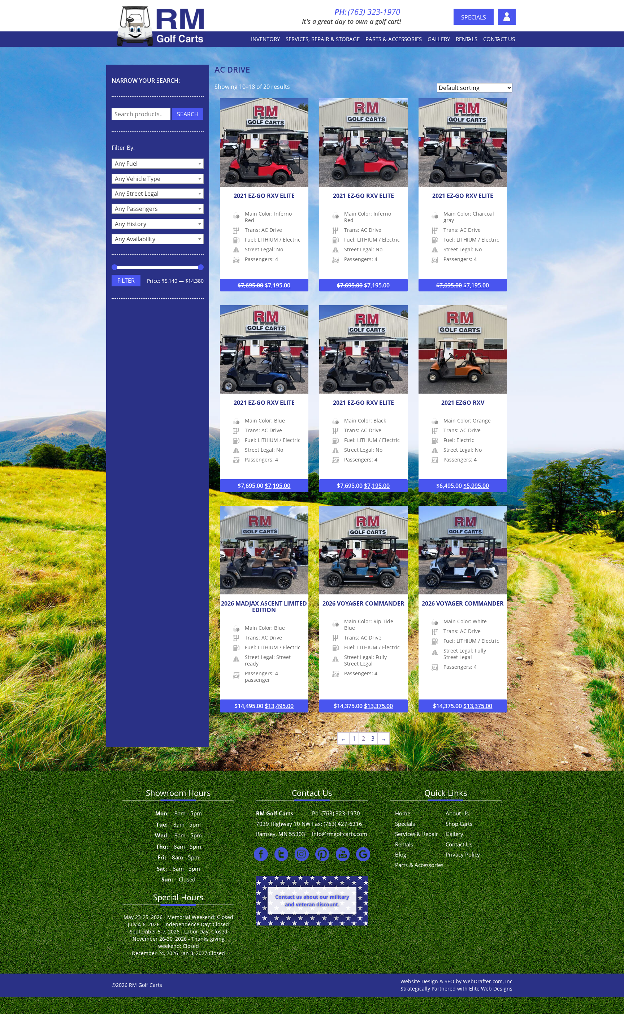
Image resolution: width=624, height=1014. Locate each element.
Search (188, 114)
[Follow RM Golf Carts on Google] (363, 854)
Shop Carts (459, 823)
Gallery (439, 39)
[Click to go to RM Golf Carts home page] (161, 25)
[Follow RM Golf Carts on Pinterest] (322, 854)
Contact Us (499, 39)
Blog (400, 854)
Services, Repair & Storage (323, 39)
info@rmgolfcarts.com (339, 833)
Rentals (466, 39)
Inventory (265, 39)
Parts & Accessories (393, 39)
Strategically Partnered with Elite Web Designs (456, 988)
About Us (507, 17)
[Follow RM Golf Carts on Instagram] (301, 854)
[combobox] (158, 164)
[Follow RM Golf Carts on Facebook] (261, 854)
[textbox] (157, 163)
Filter (126, 281)
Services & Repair (416, 833)
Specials (473, 17)
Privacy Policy (463, 854)
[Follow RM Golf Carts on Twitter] (281, 854)
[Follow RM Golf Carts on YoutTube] (342, 854)
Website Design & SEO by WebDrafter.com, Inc (456, 981)
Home (402, 813)
